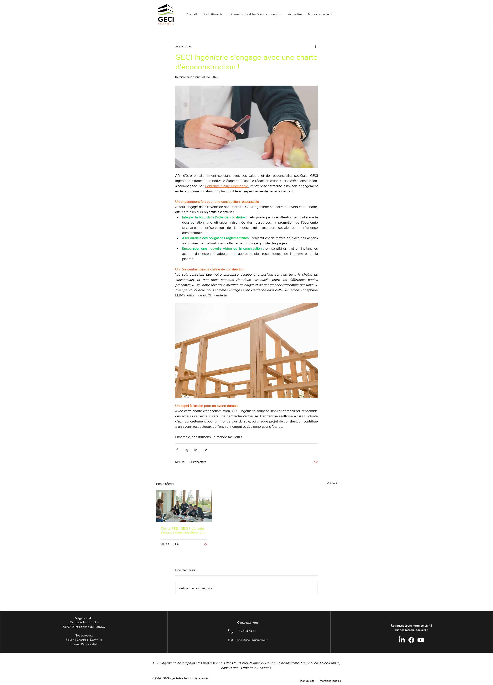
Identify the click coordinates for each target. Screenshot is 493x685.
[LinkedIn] (402, 640)
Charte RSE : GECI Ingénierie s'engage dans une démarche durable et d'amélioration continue (183, 530)
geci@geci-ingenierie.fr (252, 640)
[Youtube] (420, 640)
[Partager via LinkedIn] (196, 450)
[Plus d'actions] (315, 46)
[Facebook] (411, 640)
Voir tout (332, 483)
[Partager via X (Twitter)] (186, 450)
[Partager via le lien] (205, 450)
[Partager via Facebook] (177, 450)
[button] (307, 680)
